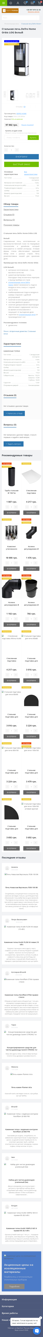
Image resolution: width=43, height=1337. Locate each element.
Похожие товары (11, 225)
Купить (33, 137)
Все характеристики (30, 173)
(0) (24, 107)
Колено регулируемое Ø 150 (31, 549)
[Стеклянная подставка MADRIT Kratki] (31, 477)
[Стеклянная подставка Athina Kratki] (12, 645)
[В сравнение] (19, 635)
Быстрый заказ (21, 164)
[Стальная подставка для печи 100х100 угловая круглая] (31, 813)
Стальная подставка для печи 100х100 (31, 772)
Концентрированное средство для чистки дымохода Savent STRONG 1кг (21, 1048)
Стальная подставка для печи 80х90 (11, 716)
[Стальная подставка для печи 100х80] (31, 701)
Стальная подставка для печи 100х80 (31, 716)
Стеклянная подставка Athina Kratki (11, 660)
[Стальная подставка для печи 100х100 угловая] (12, 813)
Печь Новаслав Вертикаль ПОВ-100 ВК (21, 887)
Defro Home (21, 113)
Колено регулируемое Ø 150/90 (11, 604)
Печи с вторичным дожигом (15, 331)
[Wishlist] (33, 106)
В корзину (21, 156)
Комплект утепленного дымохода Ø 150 (11, 549)
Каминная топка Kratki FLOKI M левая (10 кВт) (21, 943)
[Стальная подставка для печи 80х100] (12, 757)
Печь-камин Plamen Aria (21, 1087)
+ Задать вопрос (13, 444)
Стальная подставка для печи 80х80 (31, 660)
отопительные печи (27, 314)
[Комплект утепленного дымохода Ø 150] (12, 533)
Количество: (9, 146)
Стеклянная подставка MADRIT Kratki (31, 493)
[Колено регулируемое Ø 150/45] (31, 589)
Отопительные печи (11, 24)
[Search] (37, 17)
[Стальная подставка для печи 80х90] (12, 701)
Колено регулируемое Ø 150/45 (31, 604)
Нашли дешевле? (27, 125)
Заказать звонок (33, 12)
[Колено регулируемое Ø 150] (31, 533)
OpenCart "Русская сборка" (26, 1328)
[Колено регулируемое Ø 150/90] (12, 589)
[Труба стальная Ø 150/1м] (12, 477)
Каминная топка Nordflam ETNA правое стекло (21, 996)
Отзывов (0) (9, 214)
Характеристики (11, 209)
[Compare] (38, 106)
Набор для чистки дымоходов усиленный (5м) (21, 1181)
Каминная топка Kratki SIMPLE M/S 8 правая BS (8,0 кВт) (21, 1229)
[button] (18, 3)
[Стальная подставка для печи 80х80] (31, 645)
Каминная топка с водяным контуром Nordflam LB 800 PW (21, 1130)
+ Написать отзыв (14, 413)
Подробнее (14, 1286)
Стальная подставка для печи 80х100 (11, 772)
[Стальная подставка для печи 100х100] (31, 757)
